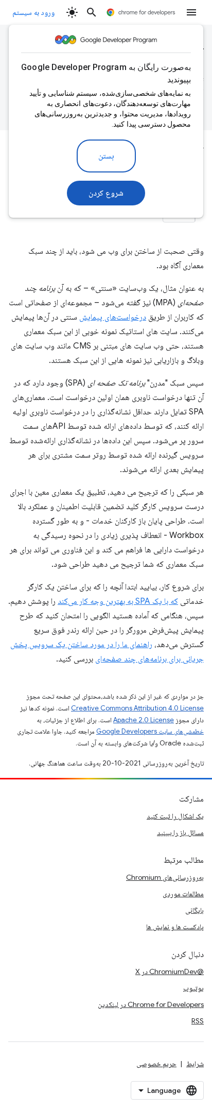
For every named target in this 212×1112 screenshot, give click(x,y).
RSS (197, 1021)
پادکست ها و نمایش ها (175, 926)
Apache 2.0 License (143, 720)
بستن (106, 156)
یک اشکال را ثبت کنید (175, 816)
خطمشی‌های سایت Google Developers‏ (150, 731)
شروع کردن (106, 193)
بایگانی (194, 910)
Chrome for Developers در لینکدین (151, 1004)
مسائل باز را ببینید (180, 832)
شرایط (195, 1063)
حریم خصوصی (156, 1063)
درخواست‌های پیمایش (112, 317)
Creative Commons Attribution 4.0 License (137, 708)
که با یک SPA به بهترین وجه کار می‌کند (118, 601)
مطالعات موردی (183, 893)
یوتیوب (193, 988)
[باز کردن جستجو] (91, 12)
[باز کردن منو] (191, 12)
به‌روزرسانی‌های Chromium (165, 877)
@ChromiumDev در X (169, 971)
